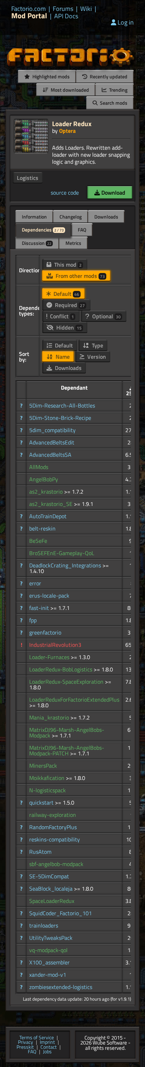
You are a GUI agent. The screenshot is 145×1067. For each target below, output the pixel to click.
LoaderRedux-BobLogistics (61, 669)
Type (96, 345)
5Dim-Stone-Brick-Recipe (60, 418)
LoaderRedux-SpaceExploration (67, 681)
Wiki (86, 9)
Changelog (70, 216)
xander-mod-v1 (47, 974)
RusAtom (40, 851)
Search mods (113, 102)
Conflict (61, 316)
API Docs (66, 16)
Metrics (73, 243)
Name (62, 356)
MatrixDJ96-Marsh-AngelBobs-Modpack (66, 733)
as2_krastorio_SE (51, 504)
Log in (126, 22)
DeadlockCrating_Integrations (65, 565)
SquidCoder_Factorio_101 (60, 913)
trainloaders (43, 925)
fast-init (39, 608)
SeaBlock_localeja (51, 888)
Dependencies (43, 229)
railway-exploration (52, 815)
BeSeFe (38, 540)
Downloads (106, 216)
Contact (48, 1047)
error (35, 583)
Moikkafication (47, 778)
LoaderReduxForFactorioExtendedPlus (74, 699)
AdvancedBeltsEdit (51, 442)
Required (69, 305)
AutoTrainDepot (48, 516)
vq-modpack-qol (48, 950)
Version (96, 356)
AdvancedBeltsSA (50, 454)
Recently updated (108, 76)
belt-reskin (42, 528)
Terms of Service (36, 1037)
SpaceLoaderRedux (51, 901)
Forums (63, 9)
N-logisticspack (47, 790)
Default (65, 293)
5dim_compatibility (52, 430)
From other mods (79, 276)
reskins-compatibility (54, 839)
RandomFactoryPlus (53, 827)
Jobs (47, 1051)
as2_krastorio (46, 491)
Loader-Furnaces (50, 657)
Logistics (27, 178)
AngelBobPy (43, 479)
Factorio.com (28, 9)
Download (112, 192)
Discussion (36, 243)
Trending (117, 89)
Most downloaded (69, 89)
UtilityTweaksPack (50, 937)
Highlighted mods (50, 76)
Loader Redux (72, 123)
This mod (67, 264)
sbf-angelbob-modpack (56, 864)
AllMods (38, 467)
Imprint (47, 1042)
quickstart (42, 802)
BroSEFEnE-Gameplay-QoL (61, 553)
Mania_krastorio (49, 717)
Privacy (25, 1042)
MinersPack (43, 765)
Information (34, 216)
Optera (67, 130)
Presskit (25, 1047)
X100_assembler (49, 962)
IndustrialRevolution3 (55, 644)
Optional (106, 316)
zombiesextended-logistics (60, 987)
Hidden (68, 327)
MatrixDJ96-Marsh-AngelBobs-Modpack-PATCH (66, 750)
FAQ (82, 229)
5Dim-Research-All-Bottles (62, 405)
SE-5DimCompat (49, 876)
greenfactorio (45, 632)
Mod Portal (29, 15)
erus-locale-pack (49, 595)
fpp (33, 620)
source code (65, 192)
